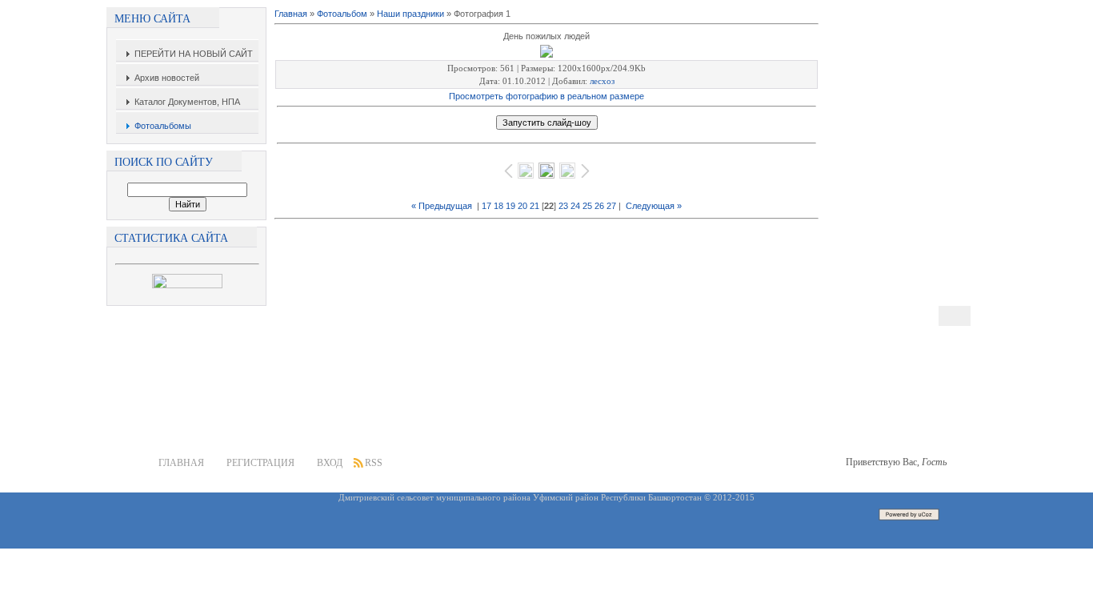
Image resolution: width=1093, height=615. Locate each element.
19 (510, 206)
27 (611, 206)
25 (587, 206)
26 (599, 206)
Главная (290, 13)
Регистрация (260, 462)
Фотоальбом (342, 13)
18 (498, 206)
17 (486, 206)
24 (575, 206)
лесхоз (602, 81)
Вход (329, 462)
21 (534, 206)
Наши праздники (410, 13)
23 (563, 206)
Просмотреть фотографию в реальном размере (546, 96)
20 (522, 206)
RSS (373, 462)
